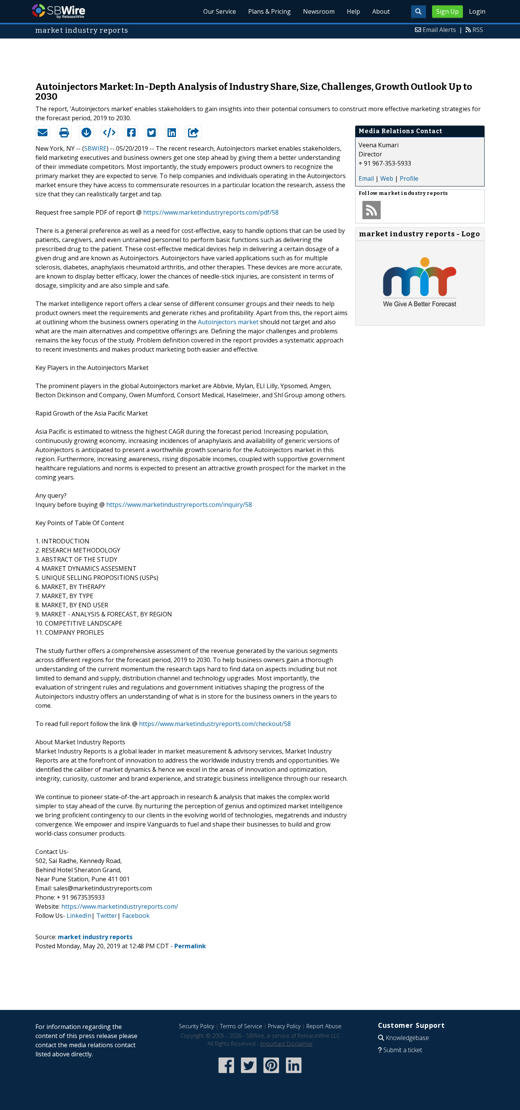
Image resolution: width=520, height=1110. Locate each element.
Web (386, 178)
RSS (477, 29)
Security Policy (196, 1026)
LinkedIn (79, 915)
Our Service (219, 11)
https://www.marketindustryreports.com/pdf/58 (211, 212)
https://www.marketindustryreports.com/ (119, 906)
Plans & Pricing (269, 11)
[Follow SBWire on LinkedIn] (293, 1073)
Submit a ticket (402, 1050)
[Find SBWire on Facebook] (226, 1073)
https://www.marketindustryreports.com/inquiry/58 (179, 504)
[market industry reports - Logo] (420, 318)
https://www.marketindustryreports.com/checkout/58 (215, 724)
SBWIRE (95, 148)
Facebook (136, 915)
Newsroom (319, 11)
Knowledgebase (407, 1038)
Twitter (106, 915)
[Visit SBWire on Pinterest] (271, 1073)
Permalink (190, 946)
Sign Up (447, 11)
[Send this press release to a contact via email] (42, 133)
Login (477, 11)
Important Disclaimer (286, 1043)
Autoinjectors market (228, 322)
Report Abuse (323, 1026)
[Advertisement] (260, 56)
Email (366, 178)
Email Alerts (439, 29)
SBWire (58, 11)
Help (353, 11)
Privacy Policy (284, 1026)
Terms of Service (241, 1026)
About (381, 11)
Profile (409, 178)
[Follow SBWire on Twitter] (248, 1073)
